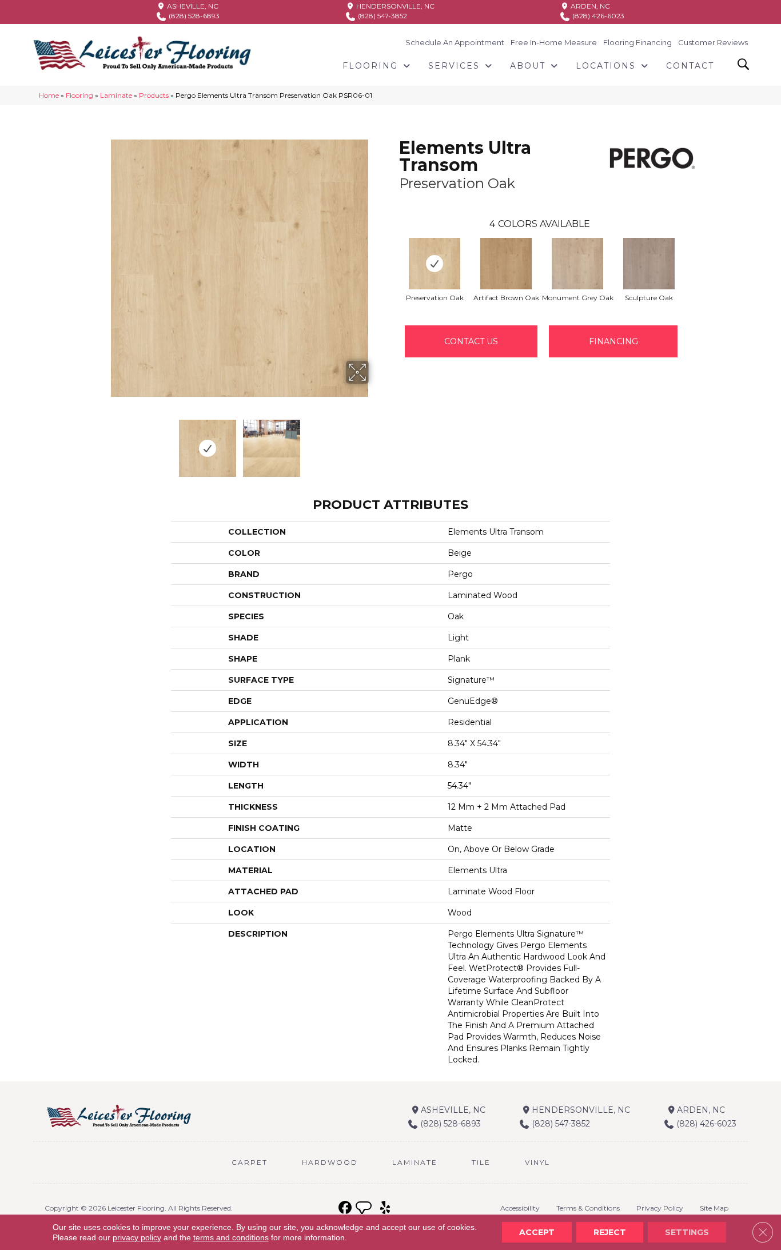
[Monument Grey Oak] (577, 263)
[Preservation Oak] (434, 263)
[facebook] (345, 1208)
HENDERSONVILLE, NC (394, 6)
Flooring (79, 95)
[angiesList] (365, 1209)
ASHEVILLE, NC (191, 6)
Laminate (116, 95)
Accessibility (520, 1208)
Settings (687, 1232)
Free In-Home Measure (554, 42)
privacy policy (137, 1237)
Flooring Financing (637, 42)
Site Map (714, 1208)
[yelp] (385, 1208)
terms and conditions (231, 1237)
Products (154, 95)
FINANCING (613, 341)
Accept (537, 1232)
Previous (103, 442)
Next (376, 442)
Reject (609, 1232)
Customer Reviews (713, 42)
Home (49, 95)
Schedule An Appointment (454, 42)
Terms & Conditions (588, 1208)
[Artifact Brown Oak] (506, 263)
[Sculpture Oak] (649, 263)
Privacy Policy (659, 1208)
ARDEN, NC (589, 6)
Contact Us (471, 341)
